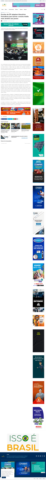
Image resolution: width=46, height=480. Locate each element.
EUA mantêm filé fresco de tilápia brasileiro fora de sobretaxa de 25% (15, 130)
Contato (40, 478)
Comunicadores (11, 9)
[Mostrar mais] (18, 119)
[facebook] (36, 456)
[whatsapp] (39, 1)
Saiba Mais (7, 476)
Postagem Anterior (4, 143)
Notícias (21, 9)
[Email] (17, 119)
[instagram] (42, 456)
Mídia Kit (44, 478)
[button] (42, 9)
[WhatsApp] (13, 119)
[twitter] (43, 1)
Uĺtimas (16, 9)
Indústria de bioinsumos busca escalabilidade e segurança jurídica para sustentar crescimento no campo (5, 131)
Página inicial (2, 12)
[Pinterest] (15, 119)
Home (3, 9)
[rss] (44, 1)
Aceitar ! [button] (4, 477)
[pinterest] (44, 456)
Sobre (6, 9)
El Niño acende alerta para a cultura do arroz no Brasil (25, 130)
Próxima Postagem (27, 143)
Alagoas (25, 9)
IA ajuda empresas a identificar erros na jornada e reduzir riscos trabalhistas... (16, 0)
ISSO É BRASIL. (7, 12)
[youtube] (40, 1)
